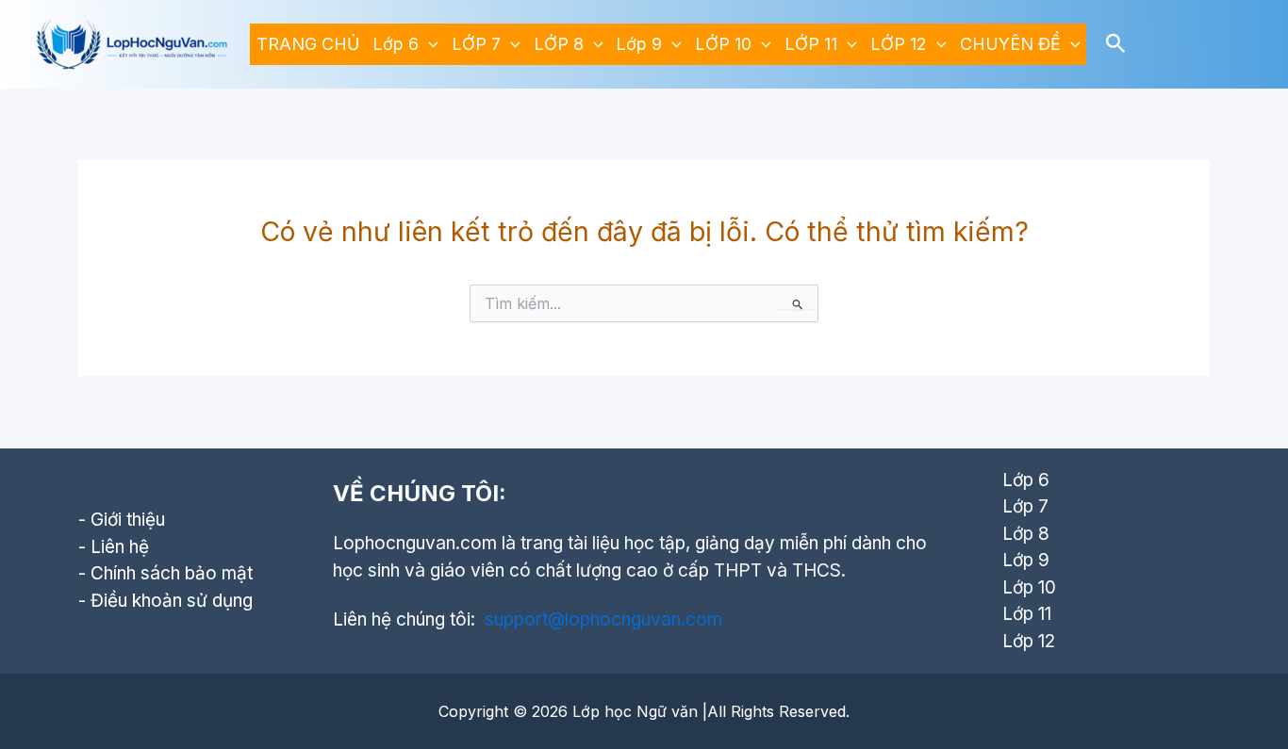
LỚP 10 (723, 44)
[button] (428, 44)
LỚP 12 (898, 44)
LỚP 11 (810, 44)
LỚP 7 (476, 44)
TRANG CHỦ (307, 44)
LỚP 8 (559, 44)
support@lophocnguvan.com (603, 619)
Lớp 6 (395, 44)
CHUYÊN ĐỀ (1010, 44)
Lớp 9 (639, 44)
